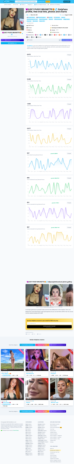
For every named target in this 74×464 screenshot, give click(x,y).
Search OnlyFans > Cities (55, 438)
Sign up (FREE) (67, 1)
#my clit (51, 19)
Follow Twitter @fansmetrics (55, 461)
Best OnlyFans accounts (54, 424)
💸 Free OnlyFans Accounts (27, 345)
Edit (57, 29)
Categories (30, 4)
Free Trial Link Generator (55, 427)
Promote (47, 1)
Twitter (34, 334)
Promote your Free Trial (54, 452)
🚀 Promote (29, 40)
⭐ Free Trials (15, 4)
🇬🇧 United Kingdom (40, 17)
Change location (30, 23)
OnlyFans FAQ (53, 440)
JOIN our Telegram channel (40, 4)
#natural (29, 21)
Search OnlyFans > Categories (56, 435)
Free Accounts (53, 430)
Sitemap (51, 442)
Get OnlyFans (12, 43)
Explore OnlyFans (53, 425)
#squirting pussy (43, 19)
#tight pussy (66, 19)
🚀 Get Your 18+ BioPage (55, 4)
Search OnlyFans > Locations (55, 437)
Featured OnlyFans (53, 434)
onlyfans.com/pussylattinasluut (49, 307)
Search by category (13, 345)
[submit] (49, 326)
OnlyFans (23, 4)
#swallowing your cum (32, 19)
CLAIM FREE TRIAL (6, 375)
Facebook (28, 334)
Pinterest (39, 334)
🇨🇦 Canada (49, 17)
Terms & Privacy (53, 455)
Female (53, 30)
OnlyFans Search (53, 432)
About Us (52, 448)
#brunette (35, 21)
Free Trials (52, 429)
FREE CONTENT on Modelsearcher (12, 40)
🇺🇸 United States (31, 17)
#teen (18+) (42, 21)
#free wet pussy (58, 19)
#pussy (63, 17)
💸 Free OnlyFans (7, 4)
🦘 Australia (57, 17)
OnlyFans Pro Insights (54, 458)
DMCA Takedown (53, 457)
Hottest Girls (41, 1)
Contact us (52, 453)
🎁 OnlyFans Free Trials (41, 345)
